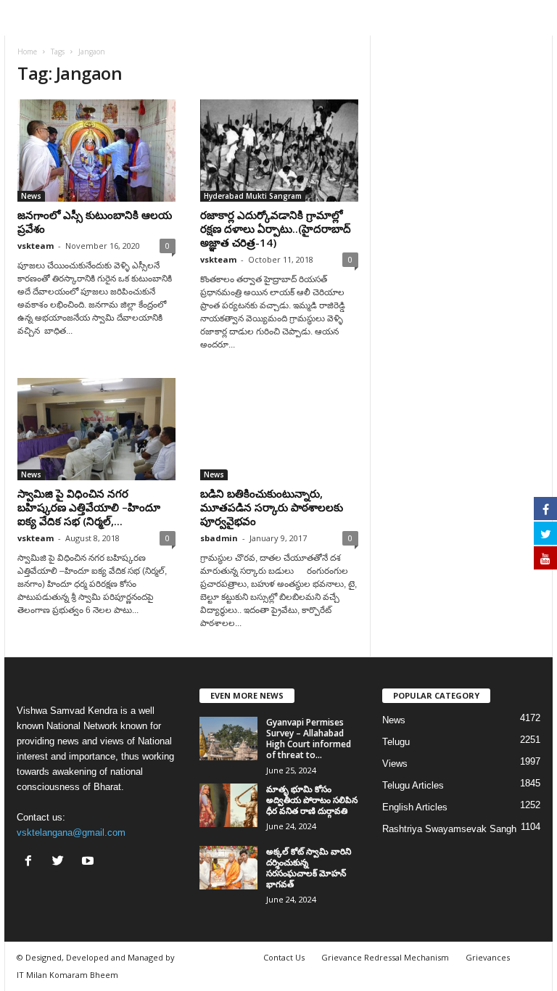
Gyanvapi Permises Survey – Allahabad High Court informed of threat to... (308, 738)
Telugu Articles (413, 785)
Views (395, 763)
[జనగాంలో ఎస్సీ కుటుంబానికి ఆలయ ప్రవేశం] (96, 150)
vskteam (35, 245)
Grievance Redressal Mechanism (385, 957)
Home (27, 51)
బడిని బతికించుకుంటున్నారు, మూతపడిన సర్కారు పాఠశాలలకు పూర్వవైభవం (271, 507)
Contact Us (284, 957)
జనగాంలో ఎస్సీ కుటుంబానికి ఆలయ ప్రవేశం (94, 221)
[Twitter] (61, 862)
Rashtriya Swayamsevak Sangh (449, 828)
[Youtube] (89, 862)
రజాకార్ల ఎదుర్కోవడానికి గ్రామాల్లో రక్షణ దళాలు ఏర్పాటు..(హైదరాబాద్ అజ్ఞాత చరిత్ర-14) (275, 228)
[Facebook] (31, 862)
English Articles (414, 807)
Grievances (488, 957)
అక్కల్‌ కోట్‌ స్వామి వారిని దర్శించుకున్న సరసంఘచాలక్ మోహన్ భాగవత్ (308, 867)
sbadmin (219, 537)
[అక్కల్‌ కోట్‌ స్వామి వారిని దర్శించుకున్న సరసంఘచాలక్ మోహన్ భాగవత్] (228, 867)
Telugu (396, 741)
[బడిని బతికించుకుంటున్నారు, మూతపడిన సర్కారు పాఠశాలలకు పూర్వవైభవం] (279, 429)
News (31, 196)
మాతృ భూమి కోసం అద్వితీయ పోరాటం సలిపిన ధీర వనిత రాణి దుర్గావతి (312, 800)
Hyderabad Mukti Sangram (253, 196)
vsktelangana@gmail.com (71, 832)
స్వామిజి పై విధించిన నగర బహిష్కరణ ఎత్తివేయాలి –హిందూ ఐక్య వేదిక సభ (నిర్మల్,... (88, 507)
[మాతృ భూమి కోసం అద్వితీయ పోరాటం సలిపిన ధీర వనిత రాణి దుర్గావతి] (228, 805)
